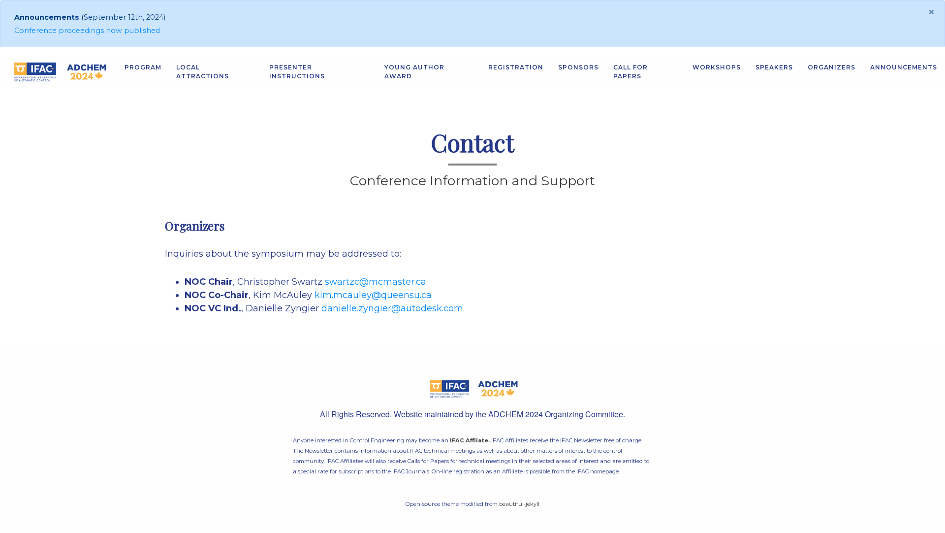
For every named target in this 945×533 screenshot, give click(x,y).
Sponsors (578, 67)
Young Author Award (414, 72)
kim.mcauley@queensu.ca (373, 295)
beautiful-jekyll (519, 503)
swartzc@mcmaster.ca (375, 281)
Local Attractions (202, 72)
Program (143, 67)
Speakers (774, 67)
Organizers (831, 67)
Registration (515, 67)
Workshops (717, 67)
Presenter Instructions (297, 72)
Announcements (903, 67)
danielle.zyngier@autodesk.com (392, 308)
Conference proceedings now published (87, 30)
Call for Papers (630, 72)
